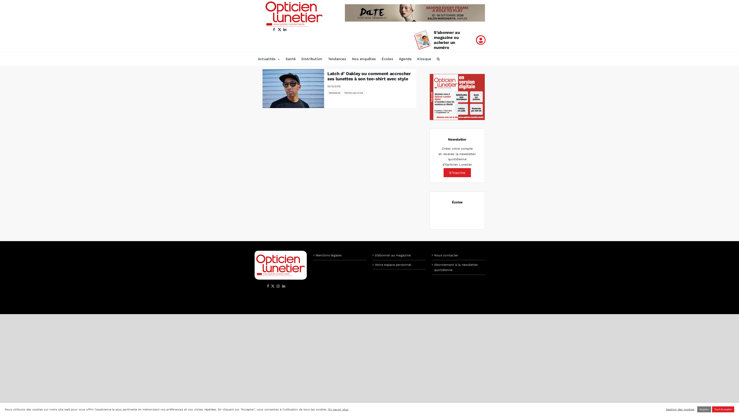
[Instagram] (277, 286)
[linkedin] (284, 29)
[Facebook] (268, 286)
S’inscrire (457, 173)
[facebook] (274, 29)
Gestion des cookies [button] (680, 409)
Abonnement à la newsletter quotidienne (456, 267)
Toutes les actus (353, 93)
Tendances (334, 93)
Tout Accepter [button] (723, 409)
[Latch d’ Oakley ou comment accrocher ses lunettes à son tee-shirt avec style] (293, 88)
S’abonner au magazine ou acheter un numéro (447, 40)
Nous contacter (446, 255)
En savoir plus (338, 409)
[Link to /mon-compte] (481, 40)
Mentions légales (329, 255)
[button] (438, 59)
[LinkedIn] (283, 286)
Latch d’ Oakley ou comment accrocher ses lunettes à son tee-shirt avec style (369, 76)
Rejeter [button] (704, 409)
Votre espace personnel (393, 265)
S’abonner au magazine (393, 255)
